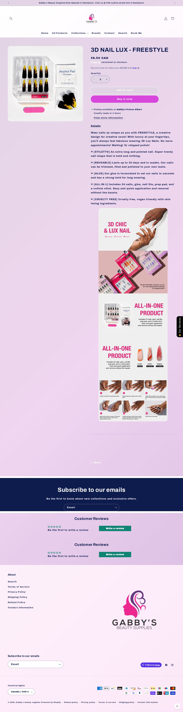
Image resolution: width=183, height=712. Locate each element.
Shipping (95, 62)
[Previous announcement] (8, 3)
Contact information (147, 702)
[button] (11, 18)
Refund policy (71, 702)
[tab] (133, 126)
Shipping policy (126, 702)
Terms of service (107, 702)
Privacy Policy (17, 592)
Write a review (115, 528)
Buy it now (124, 99)
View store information (108, 118)
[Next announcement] (175, 3)
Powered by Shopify (51, 702)
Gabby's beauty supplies (28, 702)
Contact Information (20, 607)
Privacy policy (88, 702)
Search (12, 581)
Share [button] (97, 462)
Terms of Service (19, 587)
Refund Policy (16, 602)
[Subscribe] (115, 507)
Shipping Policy (17, 597)
